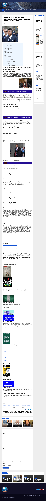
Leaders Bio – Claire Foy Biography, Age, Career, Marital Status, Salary (10, 245)
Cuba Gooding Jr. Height (8, 55)
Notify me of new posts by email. (7, 465)
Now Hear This (38, 72)
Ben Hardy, (13, 131)
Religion (25, 9)
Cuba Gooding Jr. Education (8, 51)
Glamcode (14, 497)
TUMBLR (4, 357)
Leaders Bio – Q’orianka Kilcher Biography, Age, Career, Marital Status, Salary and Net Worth (6, 406)
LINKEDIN (4, 354)
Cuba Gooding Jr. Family (8, 49)
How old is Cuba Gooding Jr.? (8, 48)
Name (3, 448)
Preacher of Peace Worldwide (11, 59)
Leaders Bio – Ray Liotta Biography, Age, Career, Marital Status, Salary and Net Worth (26, 406)
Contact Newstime (6, 11)
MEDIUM (4, 360)
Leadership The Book (32, 9)
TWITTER (4, 351)
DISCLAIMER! (9, 63)
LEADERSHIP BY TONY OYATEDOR (11, 61)
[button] (43, 10)
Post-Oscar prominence (9, 56)
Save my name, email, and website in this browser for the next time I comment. (13, 461)
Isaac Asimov (23, 23)
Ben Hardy (9, 23)
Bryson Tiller (17, 23)
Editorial (13, 9)
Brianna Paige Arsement (13, 23)
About (9, 9)
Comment (4, 433)
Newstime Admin (42, 39)
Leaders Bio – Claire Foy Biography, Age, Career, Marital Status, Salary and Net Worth (25, 412)
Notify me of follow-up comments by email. (8, 463)
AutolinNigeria (30, 495)
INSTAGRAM (5, 348)
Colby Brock (20, 23)
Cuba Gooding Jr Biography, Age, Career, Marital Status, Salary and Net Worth (13, 45)
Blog (33, 495)
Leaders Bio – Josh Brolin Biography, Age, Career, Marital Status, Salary (16, 126)
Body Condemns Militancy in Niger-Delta (39, 495)
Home (6, 9)
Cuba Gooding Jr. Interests (8, 52)
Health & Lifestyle (20, 9)
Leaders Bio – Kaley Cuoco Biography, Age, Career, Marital (14, 246)
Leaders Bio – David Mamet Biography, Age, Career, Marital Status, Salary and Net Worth (16, 406)
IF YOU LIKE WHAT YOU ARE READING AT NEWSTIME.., (13, 65)
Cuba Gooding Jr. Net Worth (9, 58)
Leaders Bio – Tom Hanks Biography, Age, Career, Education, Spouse (17, 425)
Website (4, 457)
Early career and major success (10, 47)
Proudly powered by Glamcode (5, 497)
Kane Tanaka (27, 23)
